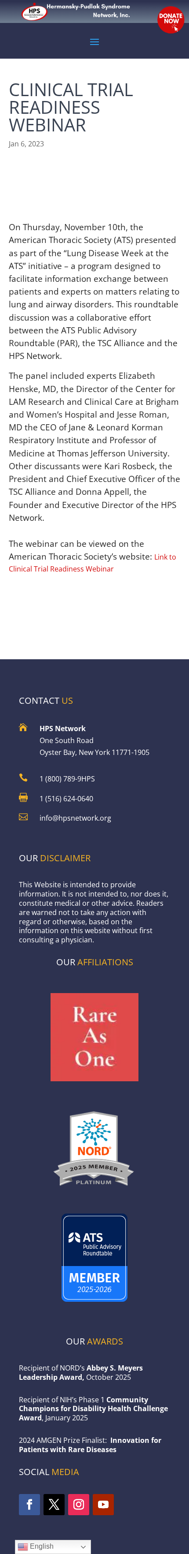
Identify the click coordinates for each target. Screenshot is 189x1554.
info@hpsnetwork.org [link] (75, 818)
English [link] (41, 1546)
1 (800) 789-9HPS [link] (67, 779)
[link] (94, 1189)
